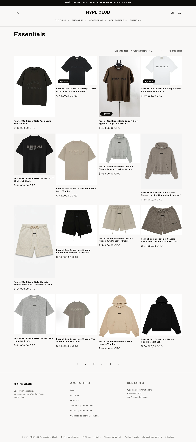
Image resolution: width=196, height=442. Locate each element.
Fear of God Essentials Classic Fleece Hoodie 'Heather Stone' (116, 168)
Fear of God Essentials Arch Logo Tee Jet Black (32, 122)
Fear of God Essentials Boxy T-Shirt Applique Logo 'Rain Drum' (118, 122)
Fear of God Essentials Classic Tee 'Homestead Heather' (75, 340)
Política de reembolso (92, 436)
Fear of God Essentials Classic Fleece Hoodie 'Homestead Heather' (161, 194)
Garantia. (74, 400)
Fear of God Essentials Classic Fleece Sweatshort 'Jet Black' (73, 251)
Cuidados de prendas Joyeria (84, 415)
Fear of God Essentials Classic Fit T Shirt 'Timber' (76, 190)
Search (73, 390)
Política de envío (132, 436)
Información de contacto (152, 436)
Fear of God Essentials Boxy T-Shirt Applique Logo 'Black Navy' (76, 90)
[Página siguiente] (118, 363)
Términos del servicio (113, 436)
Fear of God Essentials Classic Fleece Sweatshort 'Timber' (116, 239)
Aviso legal (169, 436)
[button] (17, 12)
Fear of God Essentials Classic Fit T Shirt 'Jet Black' (34, 179)
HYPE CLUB (34, 437)
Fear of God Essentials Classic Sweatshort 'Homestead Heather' (159, 240)
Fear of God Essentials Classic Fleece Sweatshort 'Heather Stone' (33, 283)
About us (74, 395)
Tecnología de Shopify (49, 437)
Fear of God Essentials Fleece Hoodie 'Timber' (115, 342)
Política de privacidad (70, 436)
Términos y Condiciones (82, 405)
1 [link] (77, 363)
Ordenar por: (121, 50)
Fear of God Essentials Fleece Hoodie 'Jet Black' (157, 340)
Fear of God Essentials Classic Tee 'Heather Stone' (33, 339)
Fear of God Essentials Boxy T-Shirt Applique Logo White (161, 90)
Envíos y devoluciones (81, 410)
